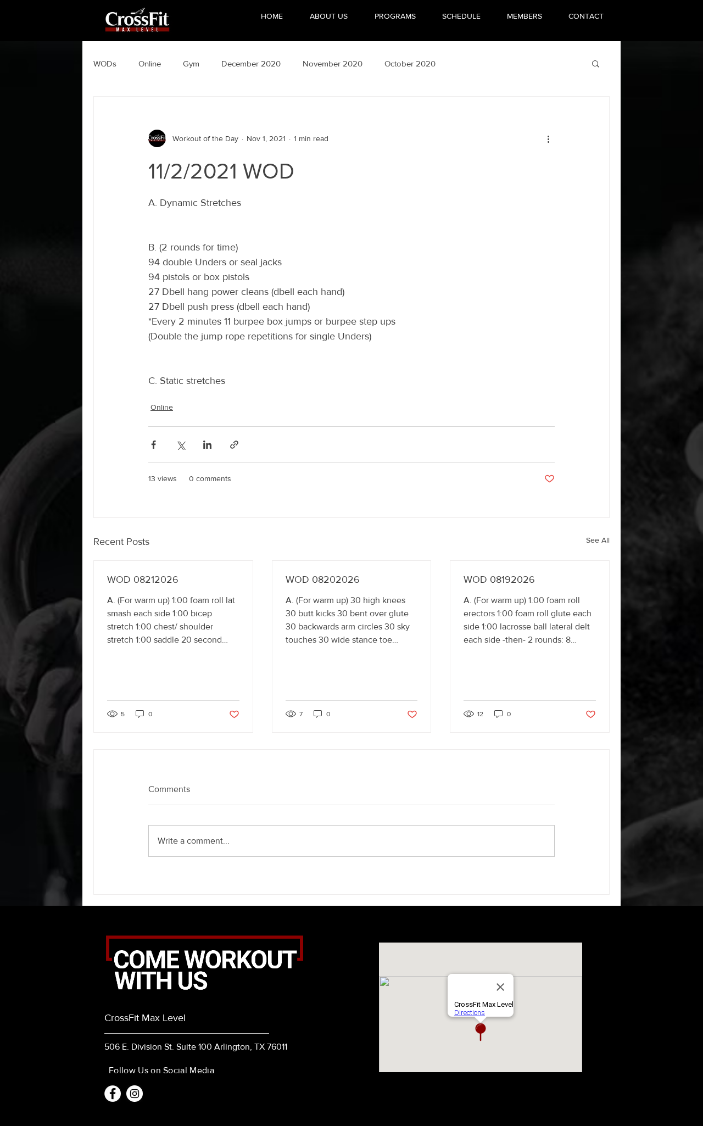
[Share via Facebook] (153, 444)
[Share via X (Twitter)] (180, 444)
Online (149, 63)
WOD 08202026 (323, 579)
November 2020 (332, 63)
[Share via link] (234, 444)
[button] (595, 63)
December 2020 (251, 63)
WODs (104, 63)
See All (598, 540)
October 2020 (410, 63)
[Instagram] (134, 1093)
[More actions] (548, 138)
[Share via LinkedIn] (207, 444)
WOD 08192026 (499, 579)
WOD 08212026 (142, 579)
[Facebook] (112, 1093)
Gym (191, 63)
